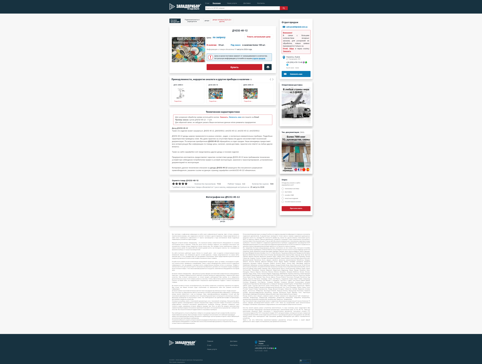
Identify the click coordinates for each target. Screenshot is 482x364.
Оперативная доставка (292, 85)
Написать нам (296, 74)
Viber (291, 48)
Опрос (284, 179)
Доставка (247, 3)
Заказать (287, 51)
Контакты (261, 3)
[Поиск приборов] (284, 8)
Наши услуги (232, 3)
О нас (207, 3)
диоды (219, 152)
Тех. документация (293, 132)
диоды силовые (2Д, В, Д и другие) (222, 20)
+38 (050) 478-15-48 (294, 62)
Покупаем (217, 3)
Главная (210, 341)
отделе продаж (258, 58)
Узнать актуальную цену (258, 37)
